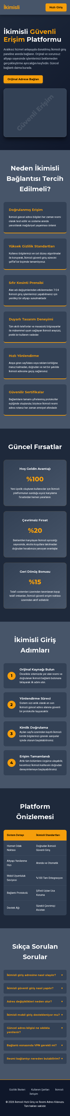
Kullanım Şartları (40, 1089)
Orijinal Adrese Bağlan (23, 79)
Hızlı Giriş (56, 7)
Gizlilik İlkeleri (17, 1089)
